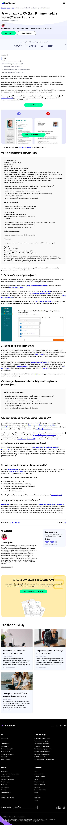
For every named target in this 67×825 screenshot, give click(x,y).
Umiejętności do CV (6, 792)
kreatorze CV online (16, 288)
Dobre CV (3, 795)
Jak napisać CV (5, 743)
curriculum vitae (13, 469)
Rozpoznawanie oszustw (7, 797)
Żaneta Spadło (5, 28)
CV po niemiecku (22, 366)
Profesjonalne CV (5, 751)
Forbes (37, 374)
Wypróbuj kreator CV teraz (33, 591)
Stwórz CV (8, 33)
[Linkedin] (56, 725)
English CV (46, 362)
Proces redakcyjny (39, 774)
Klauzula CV (4, 756)
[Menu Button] (64, 2)
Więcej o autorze (6, 567)
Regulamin (37, 787)
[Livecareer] (8, 725)
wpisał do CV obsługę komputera (44, 435)
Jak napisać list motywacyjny (41, 743)
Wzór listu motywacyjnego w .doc (42, 749)
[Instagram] (65, 725)
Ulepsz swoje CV (27, 33)
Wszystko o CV (5, 771)
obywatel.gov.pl (56, 495)
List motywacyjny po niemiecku (42, 754)
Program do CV (5, 746)
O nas (35, 771)
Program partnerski (39, 782)
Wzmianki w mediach (39, 776)
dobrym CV (39, 354)
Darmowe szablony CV (7, 749)
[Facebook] (52, 725)
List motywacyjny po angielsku (42, 751)
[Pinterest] (61, 725)
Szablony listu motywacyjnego (42, 738)
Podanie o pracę (5, 776)
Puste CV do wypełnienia (7, 754)
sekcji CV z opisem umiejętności (37, 286)
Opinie (36, 800)
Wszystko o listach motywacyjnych (10, 774)
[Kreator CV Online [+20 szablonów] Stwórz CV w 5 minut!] (8, 3)
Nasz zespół (5, 505)
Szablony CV (4, 738)
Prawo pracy (4, 784)
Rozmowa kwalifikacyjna (7, 779)
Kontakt (36, 795)
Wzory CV (3, 741)
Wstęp (4, 58)
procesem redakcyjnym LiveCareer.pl (51, 505)
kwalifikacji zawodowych (44, 429)
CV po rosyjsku (43, 368)
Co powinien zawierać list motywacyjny (44, 759)
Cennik (36, 779)
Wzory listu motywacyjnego (41, 741)
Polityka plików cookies (40, 789)
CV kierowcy (46, 292)
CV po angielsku (36, 362)
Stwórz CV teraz (33, 105)
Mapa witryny (37, 797)
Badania (3, 789)
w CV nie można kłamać (17, 471)
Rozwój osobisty (5, 787)
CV (65, 522)
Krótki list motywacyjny (40, 756)
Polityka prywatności (39, 784)
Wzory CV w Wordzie (6, 759)
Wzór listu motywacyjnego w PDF (42, 746)
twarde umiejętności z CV (26, 439)
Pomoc (36, 792)
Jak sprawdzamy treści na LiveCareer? (13, 72)
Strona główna (5, 7)
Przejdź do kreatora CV (33, 135)
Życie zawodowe (5, 782)
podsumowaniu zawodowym (40, 294)
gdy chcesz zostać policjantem (35, 425)
